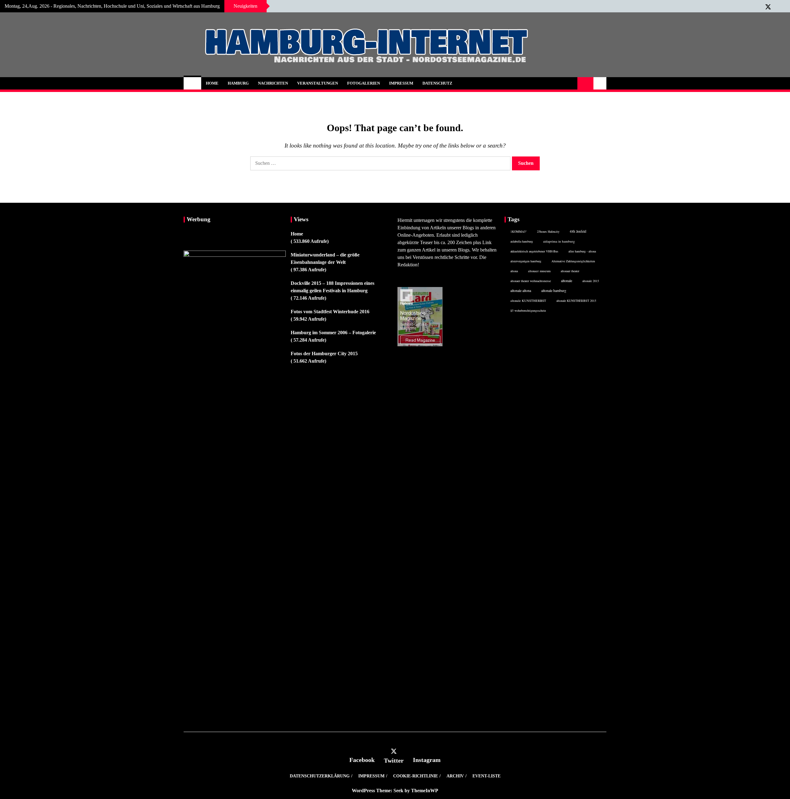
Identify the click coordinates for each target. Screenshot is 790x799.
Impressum (401, 83)
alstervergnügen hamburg (525, 261)
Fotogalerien (363, 83)
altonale (566, 280)
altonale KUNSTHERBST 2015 (576, 300)
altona (514, 271)
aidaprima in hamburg (559, 241)
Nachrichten (273, 83)
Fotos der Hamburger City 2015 (324, 353)
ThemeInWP (424, 790)
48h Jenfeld (578, 231)
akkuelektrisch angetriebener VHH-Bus (534, 251)
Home (212, 83)
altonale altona (520, 290)
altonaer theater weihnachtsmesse (530, 281)
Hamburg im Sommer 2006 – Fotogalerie (333, 332)
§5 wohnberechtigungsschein (528, 310)
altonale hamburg (553, 290)
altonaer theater (570, 271)
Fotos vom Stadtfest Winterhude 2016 (330, 311)
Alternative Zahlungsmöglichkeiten (573, 261)
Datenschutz (437, 83)
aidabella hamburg (521, 241)
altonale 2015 (590, 281)
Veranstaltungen (317, 83)
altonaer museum (539, 271)
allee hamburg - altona (582, 251)
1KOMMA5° (518, 231)
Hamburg (238, 83)
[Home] (192, 83)
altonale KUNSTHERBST (528, 300)
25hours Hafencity (548, 231)
